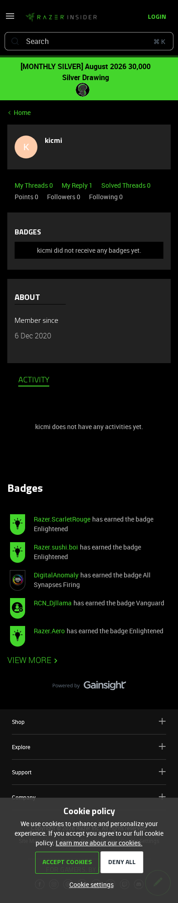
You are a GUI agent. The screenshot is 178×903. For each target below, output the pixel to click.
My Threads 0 (34, 185)
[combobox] (89, 41)
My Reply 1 (78, 185)
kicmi (53, 141)
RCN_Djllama (53, 602)
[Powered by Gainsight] (89, 688)
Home (22, 112)
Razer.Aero (49, 630)
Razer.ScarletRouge (62, 519)
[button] (10, 19)
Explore (21, 747)
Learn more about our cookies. (99, 842)
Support (21, 772)
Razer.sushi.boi (56, 547)
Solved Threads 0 (126, 185)
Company (24, 797)
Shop (18, 721)
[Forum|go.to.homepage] (61, 17)
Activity (33, 380)
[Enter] (15, 41)
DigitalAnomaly (56, 575)
